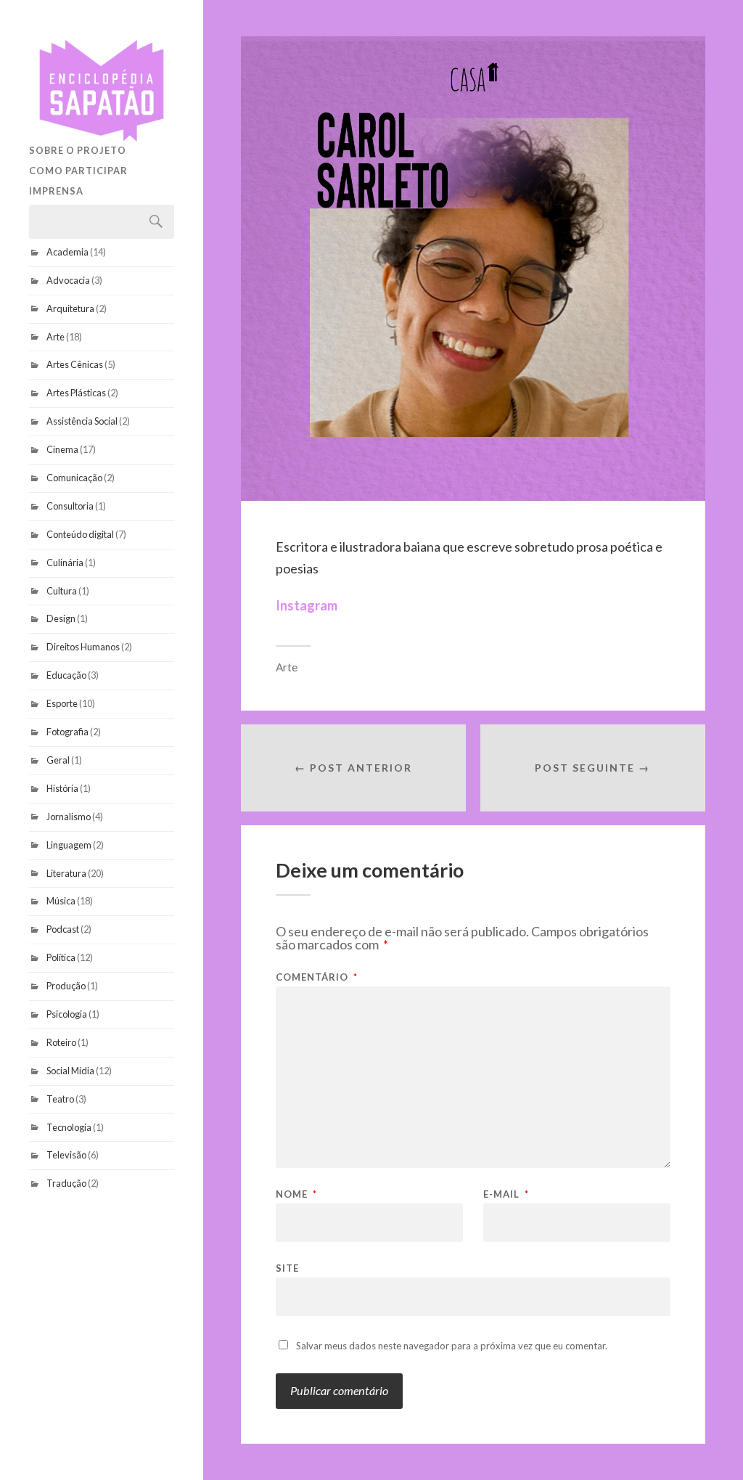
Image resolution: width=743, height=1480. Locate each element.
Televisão (66, 1155)
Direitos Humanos (83, 647)
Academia (67, 252)
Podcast (62, 929)
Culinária (64, 562)
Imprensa (56, 191)
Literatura (66, 873)
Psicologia (66, 1014)
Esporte (62, 703)
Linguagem (68, 845)
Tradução (66, 1183)
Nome (296, 1194)
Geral (58, 760)
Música (60, 901)
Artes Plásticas (76, 392)
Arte (55, 337)
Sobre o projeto (77, 150)
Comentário (317, 977)
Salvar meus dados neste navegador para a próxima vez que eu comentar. (451, 1346)
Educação (66, 675)
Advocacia (68, 280)
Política (60, 957)
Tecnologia (68, 1127)
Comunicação (74, 477)
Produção (66, 986)
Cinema (62, 449)
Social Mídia (70, 1070)
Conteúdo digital (80, 534)
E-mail (506, 1194)
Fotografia (67, 731)
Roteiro (61, 1042)
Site (287, 1267)
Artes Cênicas (74, 364)
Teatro (60, 1099)
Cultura (61, 591)
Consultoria (70, 506)
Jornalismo (68, 816)
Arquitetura (70, 308)
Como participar (78, 170)
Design (60, 618)
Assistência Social (82, 421)
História (62, 788)
